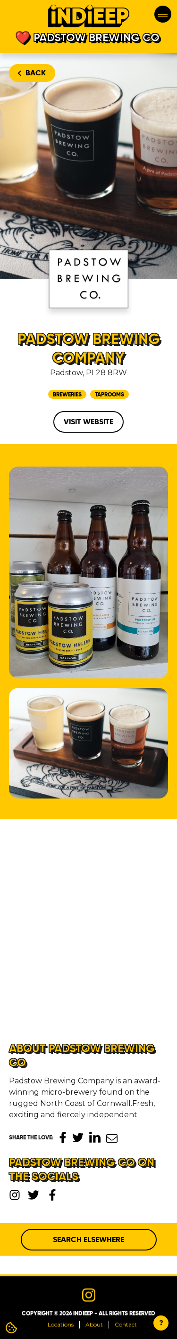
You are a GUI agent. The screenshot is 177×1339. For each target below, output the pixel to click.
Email (112, 1138)
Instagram (14, 1195)
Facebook (62, 1137)
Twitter (78, 1137)
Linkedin (95, 1137)
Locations (61, 1324)
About (94, 1324)
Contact (126, 1324)
